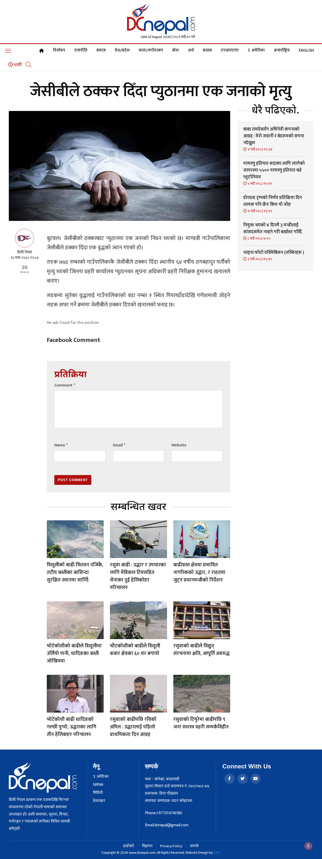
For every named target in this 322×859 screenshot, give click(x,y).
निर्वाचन (59, 50)
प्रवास (207, 50)
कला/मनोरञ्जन (151, 50)
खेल (175, 50)
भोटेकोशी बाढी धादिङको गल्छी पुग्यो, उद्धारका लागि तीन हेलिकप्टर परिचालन (71, 727)
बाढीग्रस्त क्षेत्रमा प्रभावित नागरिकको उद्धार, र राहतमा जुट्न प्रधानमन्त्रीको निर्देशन (199, 572)
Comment (64, 385)
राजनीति (80, 50)
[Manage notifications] (308, 846)
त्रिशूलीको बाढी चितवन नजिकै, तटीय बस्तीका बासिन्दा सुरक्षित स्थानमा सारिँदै (75, 572)
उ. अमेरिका (256, 50)
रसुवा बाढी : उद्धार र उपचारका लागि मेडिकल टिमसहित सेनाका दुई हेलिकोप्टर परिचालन (138, 576)
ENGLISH (306, 50)
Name (61, 445)
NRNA (98, 785)
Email (119, 445)
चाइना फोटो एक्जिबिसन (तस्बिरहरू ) (273, 252)
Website (179, 445)
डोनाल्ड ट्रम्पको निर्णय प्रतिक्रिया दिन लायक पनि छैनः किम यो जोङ (272, 201)
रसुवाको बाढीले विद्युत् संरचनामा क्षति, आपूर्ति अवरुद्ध (201, 650)
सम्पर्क (194, 846)
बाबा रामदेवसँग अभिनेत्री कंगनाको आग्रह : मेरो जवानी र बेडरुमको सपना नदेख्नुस (273, 136)
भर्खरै (17, 65)
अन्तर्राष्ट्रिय (282, 50)
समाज (101, 50)
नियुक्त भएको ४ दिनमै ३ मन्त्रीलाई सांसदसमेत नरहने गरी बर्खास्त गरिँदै (272, 228)
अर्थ (191, 50)
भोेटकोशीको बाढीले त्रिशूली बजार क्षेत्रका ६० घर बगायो (135, 650)
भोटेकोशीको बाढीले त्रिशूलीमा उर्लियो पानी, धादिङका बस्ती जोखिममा (74, 653)
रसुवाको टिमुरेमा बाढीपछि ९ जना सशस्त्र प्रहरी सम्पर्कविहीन (201, 723)
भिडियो (98, 793)
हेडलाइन (99, 801)
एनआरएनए (230, 50)
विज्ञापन (147, 846)
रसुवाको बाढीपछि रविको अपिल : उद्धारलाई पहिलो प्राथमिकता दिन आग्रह (133, 727)
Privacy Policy (171, 846)
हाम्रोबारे (128, 846)
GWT (217, 852)
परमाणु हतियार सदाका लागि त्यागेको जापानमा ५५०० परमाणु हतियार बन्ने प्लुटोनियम (274, 170)
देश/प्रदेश (122, 50)
